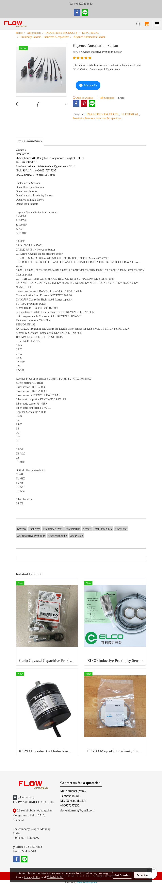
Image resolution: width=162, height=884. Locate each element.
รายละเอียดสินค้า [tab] (30, 141)
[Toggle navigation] (157, 24)
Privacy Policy (32, 877)
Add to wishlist (84, 97)
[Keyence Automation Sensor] (41, 70)
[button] (137, 24)
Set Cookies (122, 875)
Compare (108, 97)
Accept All (143, 875)
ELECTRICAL (130, 114)
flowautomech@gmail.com (77, 810)
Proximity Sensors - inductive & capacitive (97, 118)
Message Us (90, 85)
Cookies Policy (55, 877)
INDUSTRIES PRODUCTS (103, 114)
